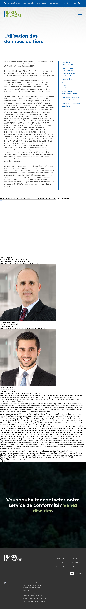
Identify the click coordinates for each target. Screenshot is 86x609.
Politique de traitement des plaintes (34, 601)
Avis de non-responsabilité (31, 583)
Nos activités (60, 562)
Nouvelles (75, 559)
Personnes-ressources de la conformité (35, 598)
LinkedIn (78, 573)
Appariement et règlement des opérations (68, 85)
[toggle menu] (80, 14)
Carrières (75, 566)
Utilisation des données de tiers (32, 595)
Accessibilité (67, 79)
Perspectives (77, 562)
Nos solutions (61, 566)
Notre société (61, 559)
